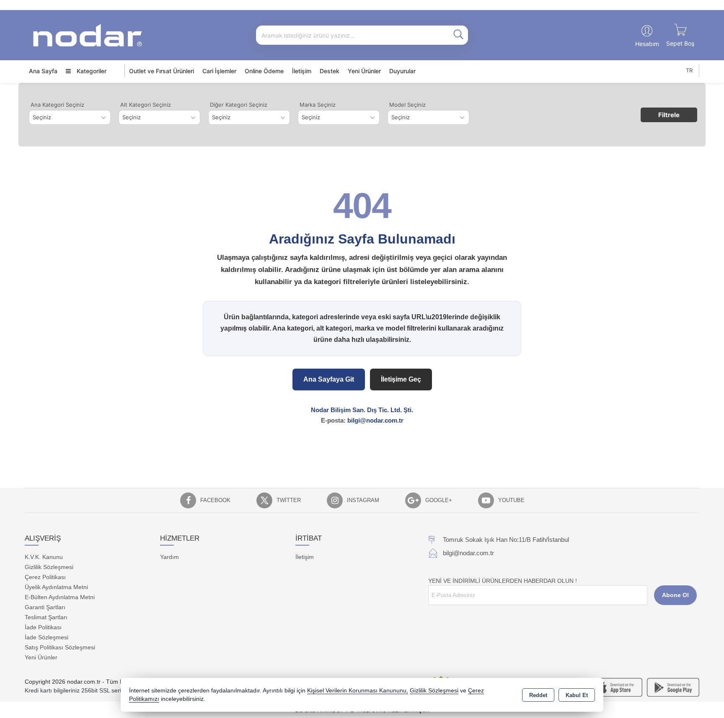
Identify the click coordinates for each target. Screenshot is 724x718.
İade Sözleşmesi (46, 637)
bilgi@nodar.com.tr (375, 420)
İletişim (301, 70)
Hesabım (647, 43)
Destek (329, 70)
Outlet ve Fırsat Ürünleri (161, 70)
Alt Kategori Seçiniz (145, 104)
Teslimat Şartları (46, 617)
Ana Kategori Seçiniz (57, 104)
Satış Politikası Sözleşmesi (60, 647)
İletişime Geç (401, 379)
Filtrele (669, 115)
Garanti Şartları (45, 607)
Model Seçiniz (407, 104)
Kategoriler (90, 70)
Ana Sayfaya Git (328, 379)
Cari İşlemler (219, 70)
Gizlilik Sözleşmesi (49, 567)
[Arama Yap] (458, 35)
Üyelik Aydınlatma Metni (56, 587)
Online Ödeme (264, 70)
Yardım (169, 557)
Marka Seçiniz (318, 104)
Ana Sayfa (43, 70)
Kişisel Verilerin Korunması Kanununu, (357, 690)
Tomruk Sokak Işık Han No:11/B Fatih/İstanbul (506, 539)
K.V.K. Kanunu (44, 557)
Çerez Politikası (45, 577)
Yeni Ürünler (41, 657)
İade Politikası (43, 627)
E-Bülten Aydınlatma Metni (60, 597)
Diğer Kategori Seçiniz (238, 104)
